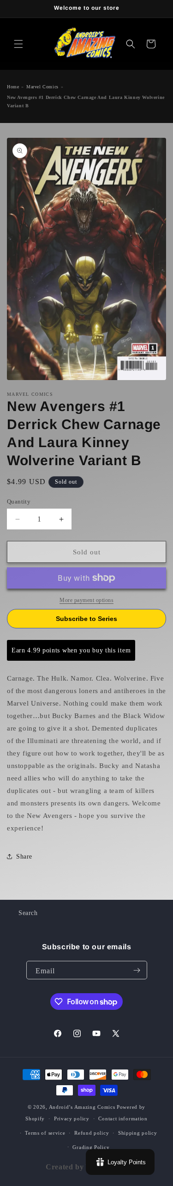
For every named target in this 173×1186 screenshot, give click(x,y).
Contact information (122, 1118)
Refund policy (91, 1133)
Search (28, 912)
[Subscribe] (137, 970)
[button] (18, 44)
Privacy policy (71, 1118)
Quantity (18, 501)
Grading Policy (90, 1147)
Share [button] (24, 856)
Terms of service (45, 1133)
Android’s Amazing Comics (82, 1107)
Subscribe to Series (86, 618)
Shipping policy (137, 1133)
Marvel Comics (42, 86)
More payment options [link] (86, 600)
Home (13, 86)
